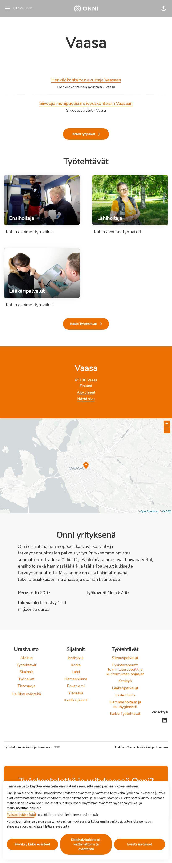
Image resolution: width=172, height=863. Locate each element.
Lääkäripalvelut (125, 688)
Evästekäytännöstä (21, 814)
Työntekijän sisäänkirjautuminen (27, 747)
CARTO (166, 511)
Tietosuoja (26, 685)
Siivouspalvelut (125, 657)
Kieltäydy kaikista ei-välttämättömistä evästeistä (86, 844)
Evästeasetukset (139, 844)
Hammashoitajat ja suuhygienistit (125, 704)
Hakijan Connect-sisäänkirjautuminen (141, 747)
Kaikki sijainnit (75, 700)
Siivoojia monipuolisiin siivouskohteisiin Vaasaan (86, 103)
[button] (163, 8)
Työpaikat (26, 679)
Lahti (76, 671)
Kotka (76, 664)
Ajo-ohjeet (86, 392)
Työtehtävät (26, 664)
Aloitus (26, 657)
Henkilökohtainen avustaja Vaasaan (86, 80)
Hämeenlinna (75, 679)
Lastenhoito (125, 695)
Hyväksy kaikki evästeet (32, 844)
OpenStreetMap (149, 511)
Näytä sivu (86, 398)
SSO (57, 747)
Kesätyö (125, 680)
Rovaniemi (76, 685)
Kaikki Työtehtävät (125, 713)
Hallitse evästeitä (26, 693)
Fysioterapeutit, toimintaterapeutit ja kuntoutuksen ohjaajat (125, 669)
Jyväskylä (75, 657)
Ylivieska (75, 693)
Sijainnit (26, 671)
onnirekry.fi (160, 712)
